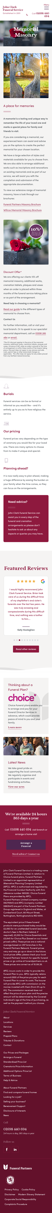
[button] (14, 640)
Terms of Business (12, 1075)
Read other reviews (26, 649)
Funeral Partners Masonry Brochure (22, 204)
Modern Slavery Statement (31, 1194)
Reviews (7, 1031)
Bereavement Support (14, 1106)
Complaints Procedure (16, 1204)
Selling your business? (14, 1101)
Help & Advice (10, 1080)
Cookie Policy (28, 1189)
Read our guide (11, 309)
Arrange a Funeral (26, 845)
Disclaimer (10, 1194)
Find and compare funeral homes (20, 1092)
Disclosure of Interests (14, 1110)
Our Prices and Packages (16, 1052)
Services (7, 1026)
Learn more (15, 727)
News (6, 1115)
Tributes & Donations (13, 1040)
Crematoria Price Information (18, 1066)
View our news (16, 787)
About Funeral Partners (15, 1087)
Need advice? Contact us (26, 854)
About (6, 1017)
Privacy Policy (12, 1189)
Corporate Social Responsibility (20, 1199)
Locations (8, 1022)
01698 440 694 (20, 829)
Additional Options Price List (17, 1071)
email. (14, 337)
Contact (7, 1045)
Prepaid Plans (10, 1035)
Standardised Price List (14, 1061)
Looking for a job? (12, 1096)
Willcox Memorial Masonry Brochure (22, 210)
